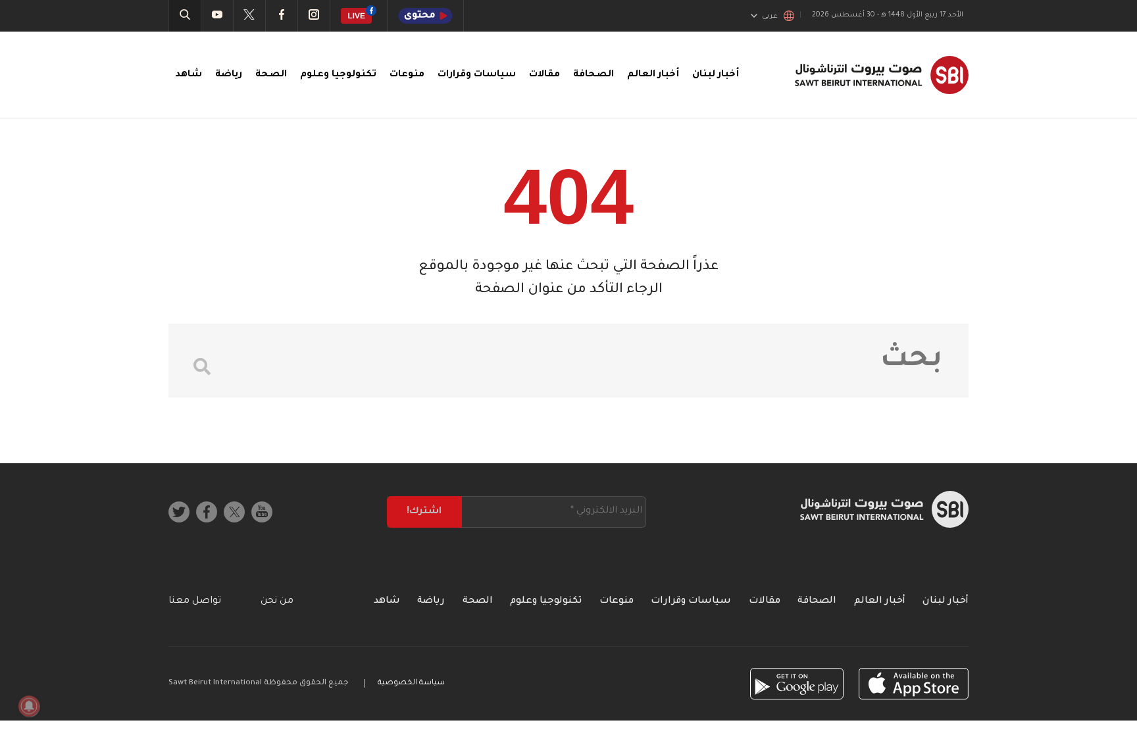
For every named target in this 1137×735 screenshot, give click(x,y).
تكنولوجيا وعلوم (338, 75)
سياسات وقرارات (477, 75)
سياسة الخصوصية (411, 683)
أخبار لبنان (715, 75)
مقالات (544, 75)
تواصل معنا (194, 601)
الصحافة (593, 75)
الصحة (271, 75)
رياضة (228, 75)
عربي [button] (770, 16)
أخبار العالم (653, 75)
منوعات (407, 75)
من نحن (277, 601)
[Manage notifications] (28, 706)
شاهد (188, 75)
